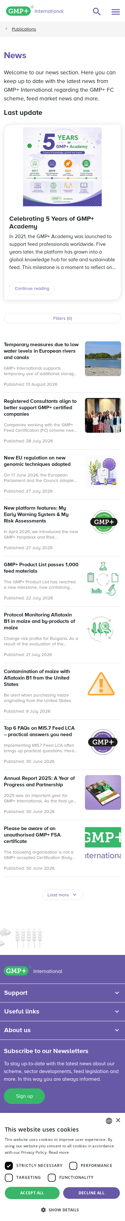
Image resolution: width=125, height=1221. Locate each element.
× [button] (117, 1120)
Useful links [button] (21, 1011)
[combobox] (109, 1121)
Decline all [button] (91, 1193)
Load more (58, 895)
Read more (59, 1152)
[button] (62, 1210)
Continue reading (32, 288)
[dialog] (62, 1167)
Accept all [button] (32, 1193)
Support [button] (16, 993)
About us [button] (17, 1030)
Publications (24, 29)
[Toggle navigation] (115, 12)
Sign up (24, 1096)
